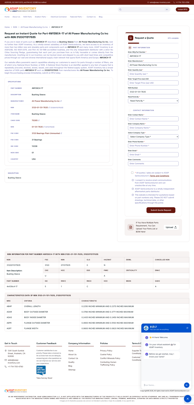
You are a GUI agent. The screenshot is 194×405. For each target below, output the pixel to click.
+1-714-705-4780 (182, 2)
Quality (71, 362)
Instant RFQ (182, 9)
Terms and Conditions (159, 176)
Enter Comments (134, 160)
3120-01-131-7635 (40, 107)
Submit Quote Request (161, 210)
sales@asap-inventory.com (160, 2)
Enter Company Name (137, 124)
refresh (187, 328)
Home (7, 17)
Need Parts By (134, 97)
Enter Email (133, 151)
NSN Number (133, 88)
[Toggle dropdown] (47, 17)
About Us (16, 17)
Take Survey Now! (44, 378)
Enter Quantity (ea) (135, 70)
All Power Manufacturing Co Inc (34, 27)
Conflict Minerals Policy (110, 358)
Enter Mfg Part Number (137, 52)
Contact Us (91, 17)
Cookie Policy (106, 354)
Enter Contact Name (136, 115)
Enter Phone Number (136, 142)
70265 (34, 120)
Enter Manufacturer (136, 61)
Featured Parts (76, 17)
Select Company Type (137, 133)
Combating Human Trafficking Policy (108, 363)
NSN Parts (27, 17)
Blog (100, 17)
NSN (15, 27)
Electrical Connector (59, 17)
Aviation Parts (40, 17)
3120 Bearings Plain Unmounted (46, 133)
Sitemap (71, 370)
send (187, 385)
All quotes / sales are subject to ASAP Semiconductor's (152, 174)
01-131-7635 (37, 127)
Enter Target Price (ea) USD (138, 79)
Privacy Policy (106, 350)
